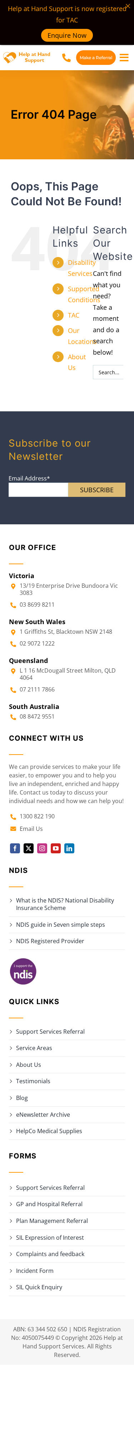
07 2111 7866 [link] (37, 689)
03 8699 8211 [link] (37, 604)
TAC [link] (73, 315)
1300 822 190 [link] (37, 816)
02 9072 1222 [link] (37, 643)
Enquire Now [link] (67, 35)
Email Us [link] (31, 829)
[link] (27, 55)
